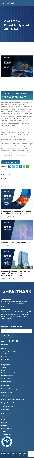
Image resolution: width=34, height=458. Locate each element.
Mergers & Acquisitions (9, 403)
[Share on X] (17, 166)
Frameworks (5, 362)
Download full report (10, 162)
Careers (4, 425)
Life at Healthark (6, 428)
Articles (3, 367)
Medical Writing (6, 392)
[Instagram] (13, 166)
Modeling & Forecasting (9, 389)
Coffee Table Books (8, 351)
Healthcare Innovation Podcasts (12, 373)
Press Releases (6, 359)
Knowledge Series (7, 376)
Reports (4, 356)
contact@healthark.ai (8, 322)
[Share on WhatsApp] (24, 166)
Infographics (5, 365)
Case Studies (5, 354)
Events (3, 348)
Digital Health (5, 385)
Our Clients (5, 422)
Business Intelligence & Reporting (12, 399)
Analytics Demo (6, 378)
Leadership (5, 420)
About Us (4, 417)
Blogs (3, 370)
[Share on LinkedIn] (20, 166)
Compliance (5, 410)
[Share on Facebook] (10, 166)
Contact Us (5, 431)
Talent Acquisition (7, 406)
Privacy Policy (17, 456)
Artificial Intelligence (8, 396)
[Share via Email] (27, 166)
